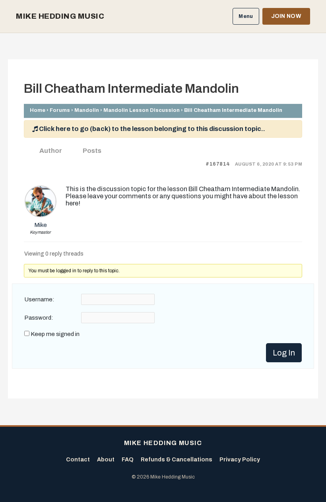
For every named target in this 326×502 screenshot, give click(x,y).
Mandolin (86, 110)
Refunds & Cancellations (176, 460)
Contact (78, 460)
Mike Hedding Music (60, 16)
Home (37, 110)
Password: (38, 317)
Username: (39, 299)
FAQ (128, 460)
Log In (284, 352)
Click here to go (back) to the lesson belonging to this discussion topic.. (151, 128)
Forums (60, 110)
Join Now (286, 16)
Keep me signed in (55, 334)
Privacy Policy (239, 460)
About (105, 460)
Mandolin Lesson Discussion (141, 110)
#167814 (218, 164)
